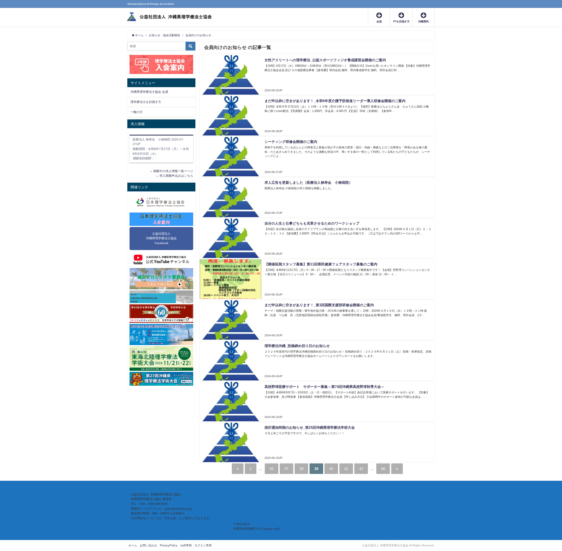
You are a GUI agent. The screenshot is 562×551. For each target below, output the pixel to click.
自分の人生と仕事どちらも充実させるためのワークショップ (312, 223)
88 (383, 468)
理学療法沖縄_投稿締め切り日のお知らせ (297, 346)
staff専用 (186, 545)
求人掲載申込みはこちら (176, 175)
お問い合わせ (148, 545)
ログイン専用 (203, 545)
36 (272, 468)
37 (286, 468)
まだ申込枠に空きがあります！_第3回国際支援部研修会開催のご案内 (319, 305)
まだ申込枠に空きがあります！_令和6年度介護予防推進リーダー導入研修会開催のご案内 (335, 101)
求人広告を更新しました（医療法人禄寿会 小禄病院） (308, 182)
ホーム (132, 545)
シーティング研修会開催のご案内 (291, 141)
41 (346, 468)
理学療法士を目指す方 (145, 101)
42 (361, 468)
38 (301, 468)
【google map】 (271, 528)
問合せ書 (170, 518)
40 (331, 468)
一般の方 (136, 111)
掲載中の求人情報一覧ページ (173, 171)
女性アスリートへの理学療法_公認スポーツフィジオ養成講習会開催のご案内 (325, 60)
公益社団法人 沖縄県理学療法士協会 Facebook (161, 238)
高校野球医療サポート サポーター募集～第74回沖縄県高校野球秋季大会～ (324, 386)
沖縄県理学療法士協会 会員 (149, 91)
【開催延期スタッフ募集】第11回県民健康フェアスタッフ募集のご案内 (321, 264)
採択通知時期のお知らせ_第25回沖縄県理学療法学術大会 (310, 427)
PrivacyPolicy (168, 545)
